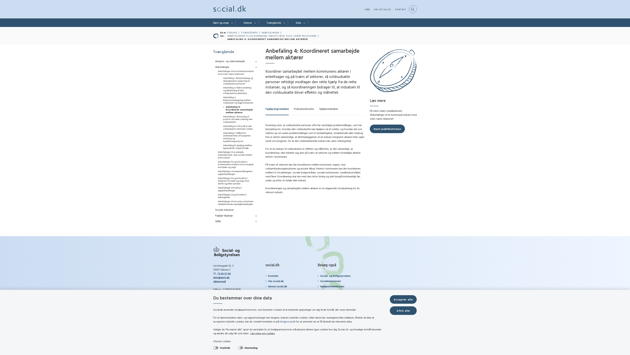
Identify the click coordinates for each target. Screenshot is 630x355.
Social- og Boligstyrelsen (335, 275)
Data (298, 22)
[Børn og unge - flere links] (232, 23)
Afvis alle (403, 310)
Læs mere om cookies (262, 333)
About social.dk (277, 286)
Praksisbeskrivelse (304, 108)
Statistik (225, 347)
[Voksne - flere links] (255, 23)
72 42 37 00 (224, 273)
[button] (255, 61)
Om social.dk (276, 281)
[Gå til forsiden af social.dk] (229, 9)
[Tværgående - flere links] (284, 23)
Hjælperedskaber (328, 108)
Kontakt (273, 275)
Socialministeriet (330, 281)
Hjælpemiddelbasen (332, 286)
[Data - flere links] (304, 23)
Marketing (251, 347)
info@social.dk (287, 321)
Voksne (247, 22)
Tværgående (274, 22)
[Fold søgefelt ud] (413, 9)
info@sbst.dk (221, 277)
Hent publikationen (387, 128)
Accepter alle (403, 299)
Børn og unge (221, 22)
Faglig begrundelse (277, 108)
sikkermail (219, 281)
